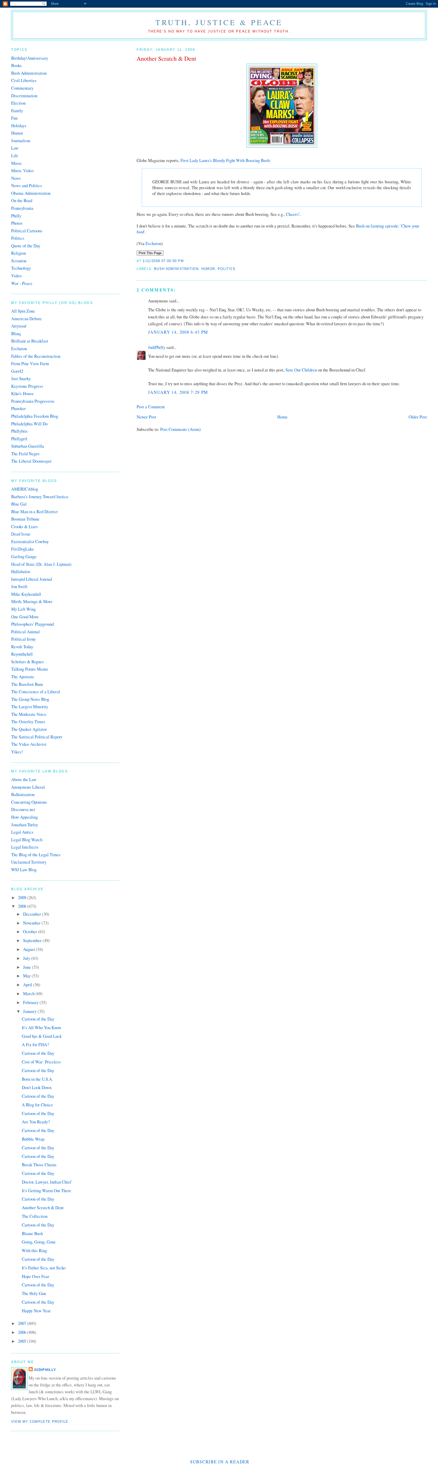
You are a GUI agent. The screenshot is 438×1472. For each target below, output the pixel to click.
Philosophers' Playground (32, 624)
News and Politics (26, 185)
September (33, 940)
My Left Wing (23, 609)
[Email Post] (185, 261)
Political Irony (23, 639)
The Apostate (22, 677)
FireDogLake (22, 549)
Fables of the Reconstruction (35, 356)
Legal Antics (22, 832)
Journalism (20, 140)
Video (16, 276)
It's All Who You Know (41, 1027)
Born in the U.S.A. (37, 1079)
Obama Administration (30, 193)
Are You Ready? (36, 1122)
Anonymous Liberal (28, 787)
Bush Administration (176, 269)
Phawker (18, 408)
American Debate (26, 318)
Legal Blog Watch (26, 840)
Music (16, 163)
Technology (21, 268)
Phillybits (19, 431)
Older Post (418, 417)
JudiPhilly (156, 347)
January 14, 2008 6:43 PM (178, 332)
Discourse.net (23, 809)
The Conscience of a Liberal (35, 691)
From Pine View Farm (30, 363)
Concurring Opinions (29, 802)
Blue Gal (19, 504)
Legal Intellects (25, 847)
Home (282, 417)
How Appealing (24, 817)
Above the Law (23, 779)
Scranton (18, 261)
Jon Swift (19, 586)
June (27, 967)
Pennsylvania (22, 208)
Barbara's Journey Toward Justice (39, 496)
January (30, 1011)
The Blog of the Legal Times (36, 855)
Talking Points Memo (29, 669)
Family (17, 111)
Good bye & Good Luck (42, 1036)
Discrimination (24, 96)
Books (16, 65)
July (27, 958)
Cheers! (293, 214)
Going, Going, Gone (39, 1242)
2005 (22, 1341)
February (31, 1002)
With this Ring (34, 1250)
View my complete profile (39, 1422)
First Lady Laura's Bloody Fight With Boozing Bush (224, 160)
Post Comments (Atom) (180, 429)
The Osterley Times (28, 721)
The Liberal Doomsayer (31, 461)
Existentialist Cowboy (30, 541)
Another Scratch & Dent (166, 58)
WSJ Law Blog (23, 869)
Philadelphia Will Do (29, 424)
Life (14, 155)
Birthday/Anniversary (29, 58)
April (28, 985)
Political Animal (25, 632)
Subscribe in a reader (219, 1462)
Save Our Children (301, 370)
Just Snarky (21, 378)
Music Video (22, 170)
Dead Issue (20, 534)
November (32, 923)
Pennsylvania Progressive (32, 401)
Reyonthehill (22, 654)
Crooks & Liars (24, 526)
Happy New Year (36, 1311)
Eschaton (153, 243)
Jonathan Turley (24, 825)
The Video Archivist (28, 744)
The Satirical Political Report (36, 737)
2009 (22, 897)
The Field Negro (25, 454)
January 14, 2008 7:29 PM (178, 392)
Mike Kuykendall (26, 594)
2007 (22, 1323)
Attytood (18, 326)
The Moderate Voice (28, 714)
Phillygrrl (19, 439)
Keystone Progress (27, 386)
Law (15, 148)
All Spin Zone (23, 311)
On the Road (21, 200)
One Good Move (25, 617)
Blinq (16, 333)
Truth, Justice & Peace (219, 22)
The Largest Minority (29, 706)
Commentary (22, 88)
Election (18, 103)
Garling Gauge (23, 556)
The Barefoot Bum (27, 684)
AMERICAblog (24, 489)
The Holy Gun (34, 1293)
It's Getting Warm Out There (46, 1190)
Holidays (18, 125)
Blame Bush (32, 1233)
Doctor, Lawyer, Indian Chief (46, 1182)
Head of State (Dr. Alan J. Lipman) (41, 564)
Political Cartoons (26, 231)
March (29, 993)
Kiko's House (22, 393)
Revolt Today (22, 647)
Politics (227, 269)
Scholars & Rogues (27, 662)
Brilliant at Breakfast (29, 341)
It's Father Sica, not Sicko (43, 1268)
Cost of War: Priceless (41, 1062)
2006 (22, 1332)
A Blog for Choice (37, 1105)
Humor (208, 269)
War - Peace (21, 283)
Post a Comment (151, 407)
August (29, 949)
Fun (14, 118)
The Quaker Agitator (29, 729)
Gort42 (17, 371)
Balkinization (22, 794)
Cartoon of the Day (38, 1019)
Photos (17, 223)
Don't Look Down (36, 1087)
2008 (22, 906)
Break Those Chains (39, 1165)
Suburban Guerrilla (27, 446)
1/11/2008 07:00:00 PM (163, 261)
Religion (18, 253)
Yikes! (17, 752)
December (32, 914)
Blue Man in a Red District (34, 511)
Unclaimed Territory (28, 862)
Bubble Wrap (33, 1139)
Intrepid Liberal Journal (31, 579)
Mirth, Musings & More (31, 601)
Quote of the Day (25, 246)
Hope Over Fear (35, 1276)
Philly (16, 216)
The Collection (34, 1216)
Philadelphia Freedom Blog (34, 416)
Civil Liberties (23, 80)
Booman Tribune (25, 519)
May (27, 976)
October (30, 931)
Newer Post (146, 417)
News (16, 178)
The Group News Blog (30, 699)
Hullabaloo (20, 571)
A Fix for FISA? (35, 1044)
